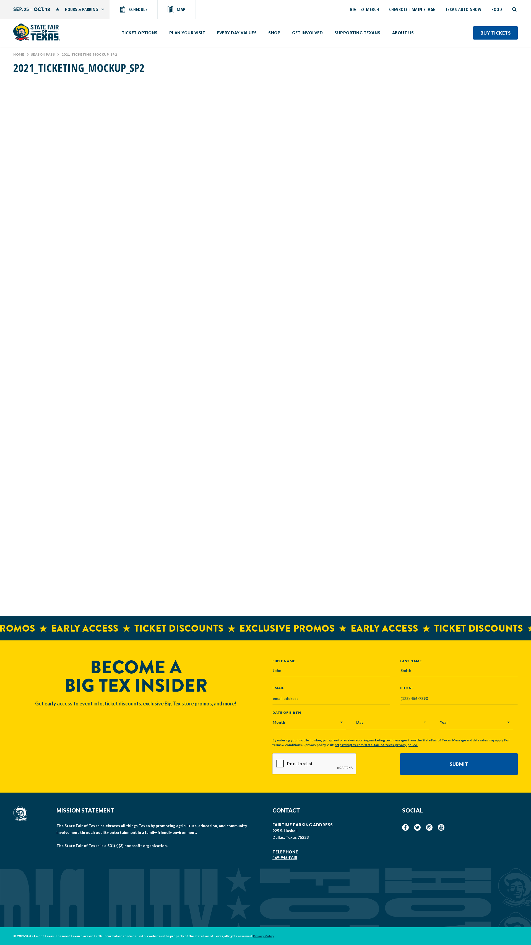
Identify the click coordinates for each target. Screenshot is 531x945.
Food (496, 9)
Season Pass (43, 54)
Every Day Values (237, 32)
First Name (283, 661)
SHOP (274, 32)
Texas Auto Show (463, 9)
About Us (403, 32)
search (515, 9)
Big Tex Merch (364, 9)
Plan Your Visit (187, 32)
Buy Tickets (495, 32)
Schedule (138, 9)
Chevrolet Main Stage (412, 9)
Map (181, 9)
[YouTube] (441, 827)
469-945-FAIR (284, 857)
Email (278, 688)
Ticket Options (140, 32)
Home (18, 54)
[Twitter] (417, 827)
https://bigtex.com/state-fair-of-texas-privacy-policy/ (376, 745)
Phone (407, 688)
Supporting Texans (357, 32)
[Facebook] (405, 827)
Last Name (411, 661)
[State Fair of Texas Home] (36, 32)
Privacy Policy (263, 936)
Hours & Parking (81, 9)
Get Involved (307, 32)
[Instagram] (429, 827)
